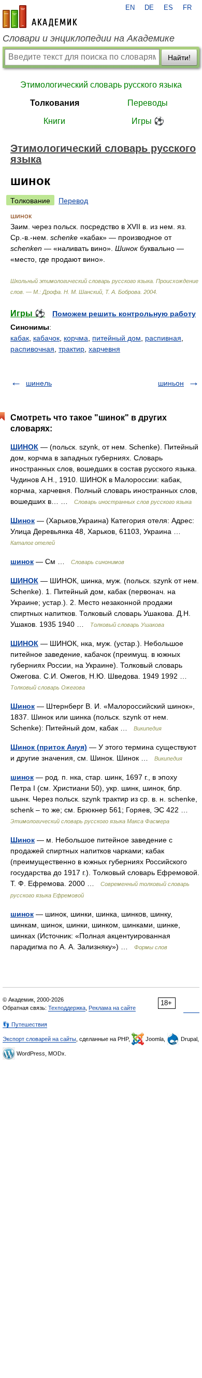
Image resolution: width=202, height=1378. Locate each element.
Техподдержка (66, 1008)
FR (187, 7)
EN (130, 7)
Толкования (54, 103)
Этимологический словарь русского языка (101, 84)
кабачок (46, 338)
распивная (163, 338)
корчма (76, 338)
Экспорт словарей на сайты (39, 1039)
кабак (19, 338)
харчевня (104, 349)
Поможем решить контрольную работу (124, 314)
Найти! (179, 57)
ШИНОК (24, 447)
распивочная (32, 349)
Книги (54, 121)
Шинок (22, 520)
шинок (22, 561)
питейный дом (116, 338)
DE (149, 7)
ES (168, 7)
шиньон (171, 383)
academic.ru (40, 16)
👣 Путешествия (25, 1024)
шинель (39, 383)
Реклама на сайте (112, 1008)
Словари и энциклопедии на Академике (89, 38)
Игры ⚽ (148, 121)
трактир (71, 349)
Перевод (73, 200)
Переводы (147, 103)
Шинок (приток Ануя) (48, 747)
